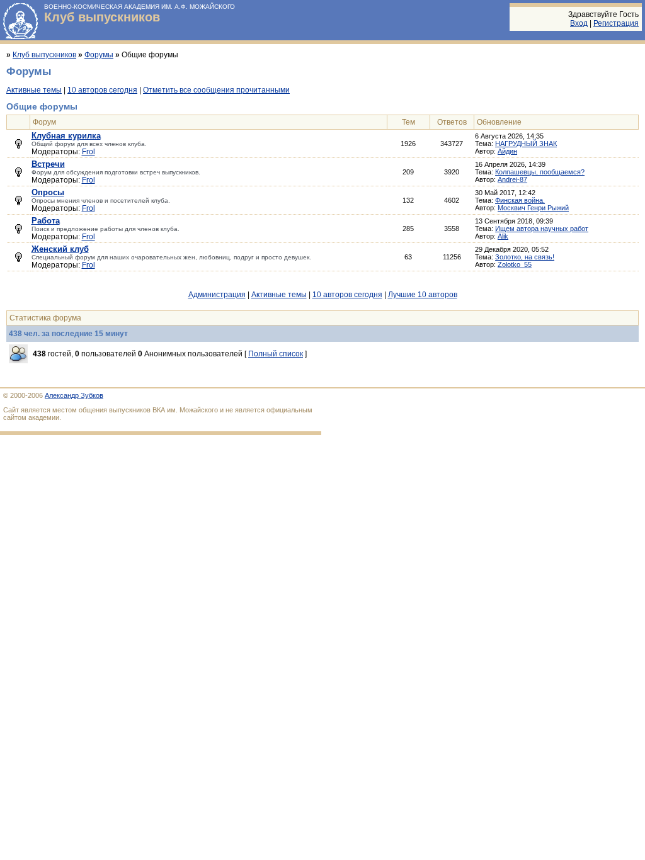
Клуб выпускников (102, 17)
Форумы (98, 54)
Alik (503, 236)
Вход (579, 23)
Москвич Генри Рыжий (533, 208)
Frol (88, 151)
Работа (45, 220)
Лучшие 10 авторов (422, 294)
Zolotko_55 (515, 264)
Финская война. (520, 200)
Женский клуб (60, 249)
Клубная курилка (66, 135)
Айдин (507, 151)
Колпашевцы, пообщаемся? (540, 172)
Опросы (47, 192)
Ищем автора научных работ (541, 228)
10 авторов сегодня (102, 90)
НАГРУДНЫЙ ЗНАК (526, 143)
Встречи (48, 164)
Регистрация (616, 23)
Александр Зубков (74, 395)
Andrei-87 (512, 179)
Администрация (217, 294)
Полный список (275, 353)
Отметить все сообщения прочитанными (216, 90)
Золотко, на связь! (524, 257)
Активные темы (34, 90)
